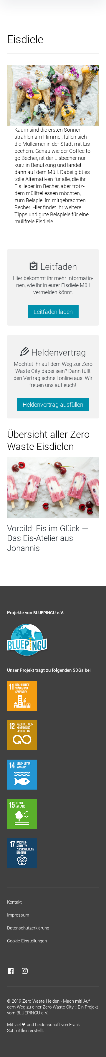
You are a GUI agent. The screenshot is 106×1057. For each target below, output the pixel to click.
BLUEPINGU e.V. (32, 1013)
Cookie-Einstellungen (27, 941)
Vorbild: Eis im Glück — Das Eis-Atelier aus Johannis (47, 538)
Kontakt (14, 902)
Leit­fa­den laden (53, 311)
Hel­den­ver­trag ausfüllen (53, 404)
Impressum (18, 915)
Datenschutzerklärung (28, 928)
